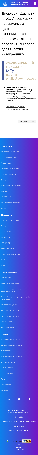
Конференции (6, 277)
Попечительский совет (9, 174)
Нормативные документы (10, 168)
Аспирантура (5, 237)
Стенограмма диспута (15, 107)
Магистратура (6, 231)
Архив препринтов (7, 327)
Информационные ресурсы (11, 339)
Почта (3, 379)
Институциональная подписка (12, 356)
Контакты (4, 208)
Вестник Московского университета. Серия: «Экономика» (17, 298)
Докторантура (6, 243)
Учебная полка (6, 351)
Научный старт (6, 322)
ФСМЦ (3, 265)
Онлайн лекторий (7, 368)
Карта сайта (5, 390)
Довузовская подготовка (10, 220)
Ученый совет (6, 163)
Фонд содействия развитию (11, 185)
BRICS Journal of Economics (10, 310)
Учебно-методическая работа (11, 254)
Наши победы (6, 197)
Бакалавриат (5, 226)
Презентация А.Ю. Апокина (17, 109)
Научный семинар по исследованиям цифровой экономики (14, 290)
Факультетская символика (10, 202)
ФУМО (3, 260)
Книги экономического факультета (13, 345)
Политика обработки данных (19, 430)
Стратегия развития (8, 180)
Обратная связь (6, 385)
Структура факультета (9, 157)
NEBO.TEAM (19, 447)
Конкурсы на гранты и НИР (10, 283)
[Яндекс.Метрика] (14, 441)
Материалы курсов (8, 362)
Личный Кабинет (7, 373)
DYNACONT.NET (19, 449)
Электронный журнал (9, 305)
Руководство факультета (10, 152)
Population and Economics (10, 316)
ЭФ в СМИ (4, 191)
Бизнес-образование (8, 248)
